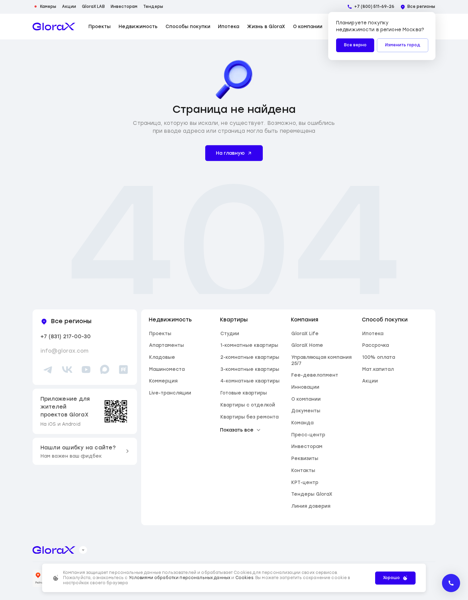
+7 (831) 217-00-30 (65, 336)
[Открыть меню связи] (451, 583)
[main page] (54, 27)
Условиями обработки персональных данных (180, 577)
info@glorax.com (64, 351)
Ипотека (228, 26)
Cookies (244, 577)
